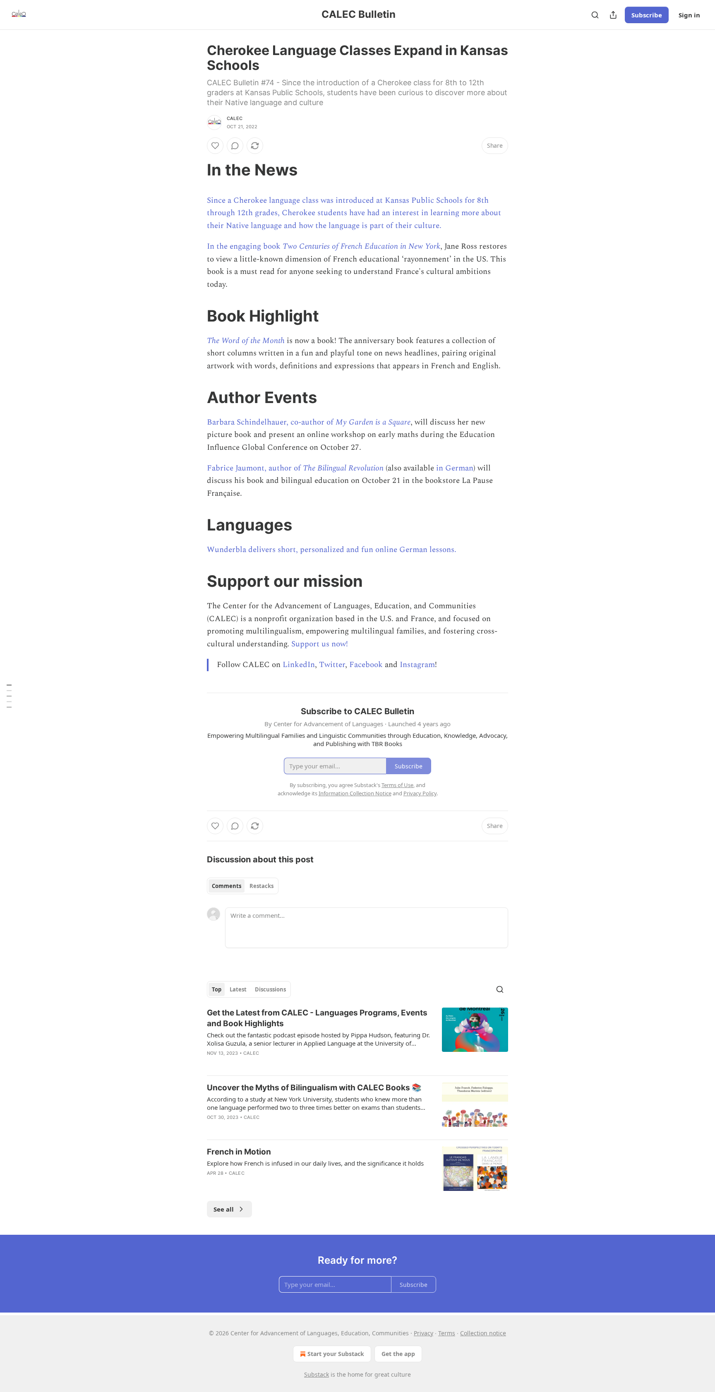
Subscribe (646, 15)
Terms (446, 1333)
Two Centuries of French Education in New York (361, 246)
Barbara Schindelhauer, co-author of (271, 422)
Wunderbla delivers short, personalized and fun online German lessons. (331, 550)
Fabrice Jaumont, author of (255, 468)
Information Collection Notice (355, 793)
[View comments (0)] (235, 145)
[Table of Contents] (9, 696)
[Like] (215, 145)
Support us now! (319, 644)
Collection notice (483, 1333)
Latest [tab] (238, 989)
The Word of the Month (246, 341)
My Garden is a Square (373, 422)
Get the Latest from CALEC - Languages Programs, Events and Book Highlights (317, 1018)
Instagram (417, 665)
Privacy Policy (420, 793)
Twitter (332, 665)
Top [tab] (216, 989)
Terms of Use (397, 785)
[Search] (595, 15)
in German (454, 468)
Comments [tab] (226, 886)
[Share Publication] (613, 15)
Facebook (366, 665)
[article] (357, 1038)
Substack (316, 1374)
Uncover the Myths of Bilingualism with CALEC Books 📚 (314, 1087)
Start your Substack (335, 1354)
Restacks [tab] (262, 886)
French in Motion (239, 1152)
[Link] (195, 169)
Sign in (689, 15)
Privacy (423, 1333)
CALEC (234, 118)
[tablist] (242, 886)
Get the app (398, 1354)
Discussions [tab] (270, 989)
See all (224, 1209)
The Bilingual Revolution (343, 468)
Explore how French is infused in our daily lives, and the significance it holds (315, 1163)
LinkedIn (299, 665)
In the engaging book (245, 246)
